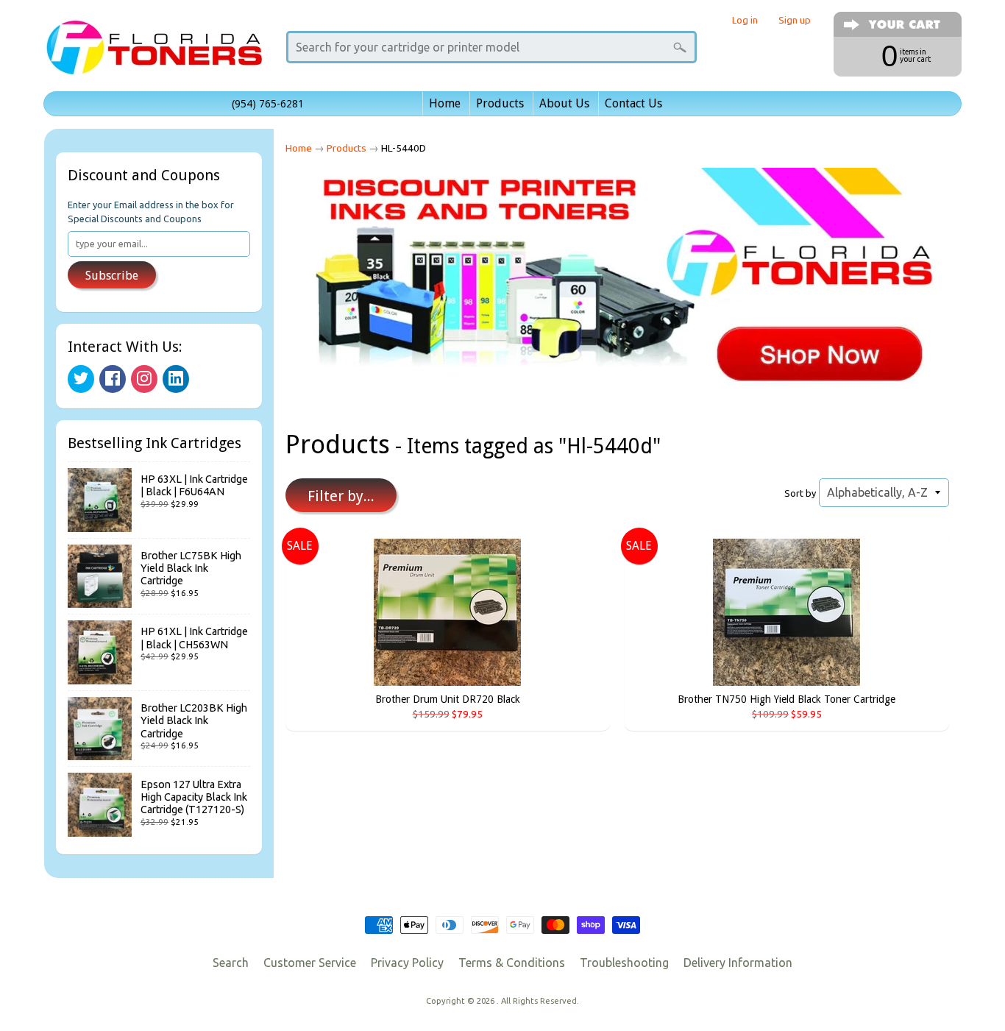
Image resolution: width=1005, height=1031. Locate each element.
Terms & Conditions (511, 962)
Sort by (800, 493)
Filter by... (341, 496)
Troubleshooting (624, 962)
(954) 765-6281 (268, 104)
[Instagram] (144, 379)
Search (231, 962)
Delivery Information (737, 962)
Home (445, 103)
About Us (564, 103)
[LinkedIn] (176, 379)
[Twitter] (81, 379)
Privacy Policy (407, 962)
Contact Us (633, 103)
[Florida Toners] (153, 54)
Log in (745, 20)
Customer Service (309, 962)
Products (500, 103)
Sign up (794, 20)
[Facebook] (112, 379)
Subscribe (111, 276)
